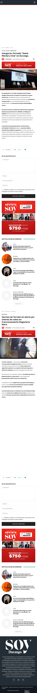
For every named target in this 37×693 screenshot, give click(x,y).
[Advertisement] (18, 25)
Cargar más (18, 303)
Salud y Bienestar (11, 50)
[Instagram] (18, 680)
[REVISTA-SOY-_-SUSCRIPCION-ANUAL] (18, 217)
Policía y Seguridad (18, 292)
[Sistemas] (3, 59)
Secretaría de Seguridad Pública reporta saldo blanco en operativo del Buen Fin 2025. (24, 272)
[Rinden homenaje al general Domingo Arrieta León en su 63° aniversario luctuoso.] (7, 247)
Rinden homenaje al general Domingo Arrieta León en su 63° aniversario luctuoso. (23, 247)
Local (11, 47)
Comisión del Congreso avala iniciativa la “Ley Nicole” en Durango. (22, 284)
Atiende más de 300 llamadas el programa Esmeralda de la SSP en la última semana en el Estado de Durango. (24, 296)
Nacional (15, 256)
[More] (25, 149)
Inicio (3, 47)
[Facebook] (14, 680)
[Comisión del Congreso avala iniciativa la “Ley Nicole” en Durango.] (7, 283)
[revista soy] (18, 65)
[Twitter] (23, 680)
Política (7, 47)
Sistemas (8, 59)
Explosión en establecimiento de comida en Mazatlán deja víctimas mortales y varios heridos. (24, 260)
